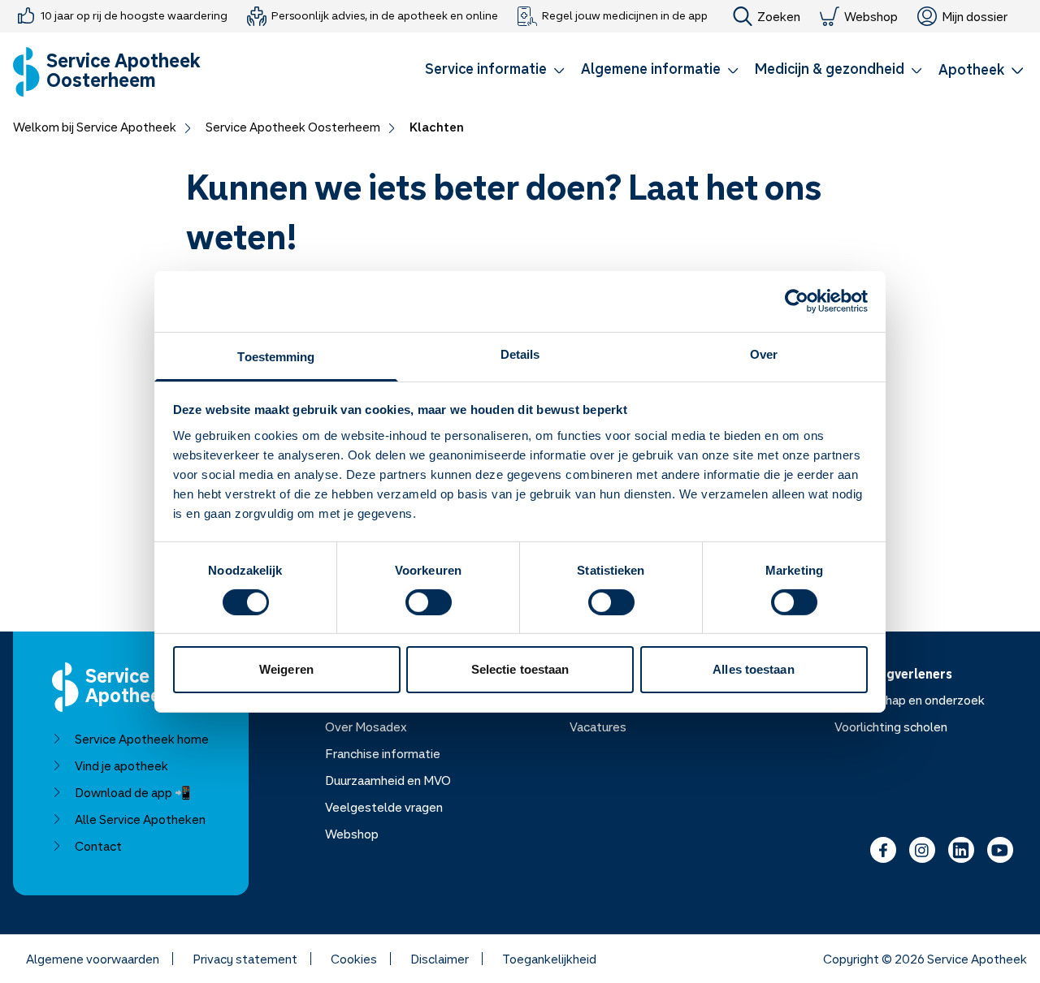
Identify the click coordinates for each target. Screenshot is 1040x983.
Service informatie (486, 68)
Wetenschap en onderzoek (909, 700)
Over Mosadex (366, 726)
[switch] (428, 602)
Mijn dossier (975, 16)
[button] (495, 71)
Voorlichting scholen (890, 726)
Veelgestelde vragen (384, 807)
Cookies (354, 958)
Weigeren (286, 669)
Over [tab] (764, 353)
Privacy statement (245, 958)
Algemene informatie (651, 68)
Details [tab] (520, 353)
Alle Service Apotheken (140, 819)
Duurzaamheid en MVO (388, 780)
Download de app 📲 (133, 792)
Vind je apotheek (121, 765)
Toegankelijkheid (549, 958)
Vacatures (598, 726)
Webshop (871, 16)
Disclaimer (439, 958)
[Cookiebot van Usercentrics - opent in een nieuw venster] (797, 301)
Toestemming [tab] (275, 356)
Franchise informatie (382, 753)
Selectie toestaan (520, 669)
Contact (98, 846)
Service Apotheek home (142, 739)
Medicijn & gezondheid (829, 68)
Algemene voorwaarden (92, 958)
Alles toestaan (753, 669)
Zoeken (778, 16)
